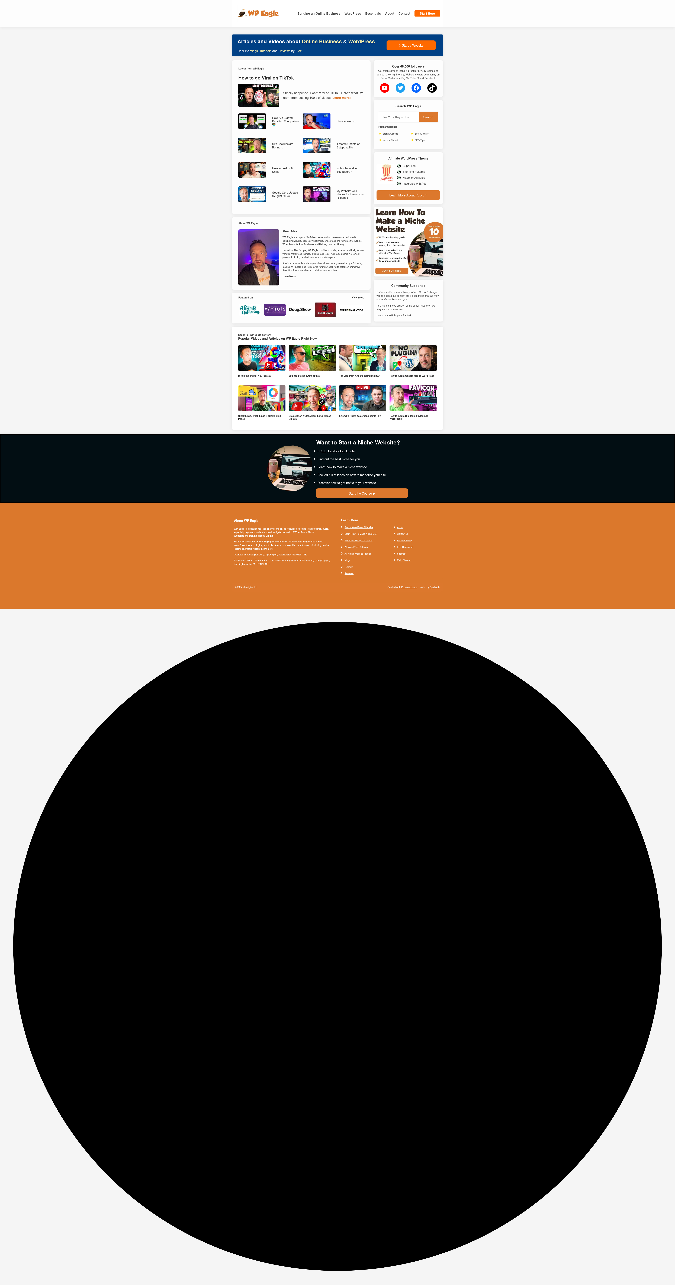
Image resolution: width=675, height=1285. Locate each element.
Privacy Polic (404, 540)
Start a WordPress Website (359, 527)
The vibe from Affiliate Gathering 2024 (359, 375)
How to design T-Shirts (282, 170)
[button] (337, 947)
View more (358, 297)
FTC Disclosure (405, 547)
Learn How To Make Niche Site (361, 533)
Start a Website (412, 45)
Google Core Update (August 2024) (285, 194)
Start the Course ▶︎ (362, 493)
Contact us (402, 533)
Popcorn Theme (409, 587)
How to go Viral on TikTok (266, 77)
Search (428, 117)
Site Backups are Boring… (282, 145)
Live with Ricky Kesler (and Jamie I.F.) (360, 416)
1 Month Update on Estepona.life (348, 145)
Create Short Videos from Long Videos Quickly (310, 417)
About (400, 527)
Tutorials (265, 50)
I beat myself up (346, 121)
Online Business (322, 41)
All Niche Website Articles (358, 553)
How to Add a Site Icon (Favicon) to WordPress (409, 417)
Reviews (284, 50)
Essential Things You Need (358, 540)
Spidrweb (434, 587)
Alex (298, 50)
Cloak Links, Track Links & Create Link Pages (259, 417)
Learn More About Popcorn (408, 195)
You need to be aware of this (304, 375)
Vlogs (254, 50)
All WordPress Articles (356, 547)
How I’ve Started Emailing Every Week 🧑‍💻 (285, 121)
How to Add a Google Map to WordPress (412, 375)
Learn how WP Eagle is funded (394, 315)
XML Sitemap (404, 560)
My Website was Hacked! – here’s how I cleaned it (350, 194)
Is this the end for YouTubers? (347, 170)
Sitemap (401, 553)
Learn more (267, 548)
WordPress (361, 41)
